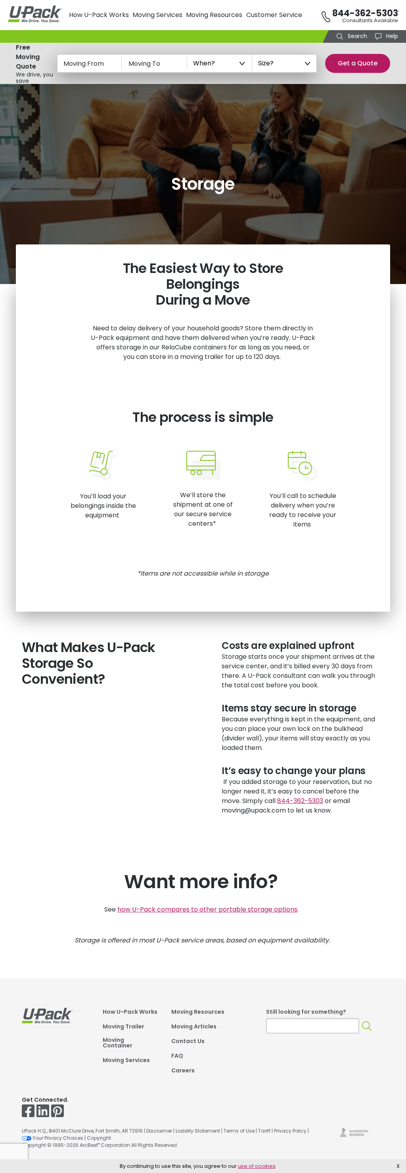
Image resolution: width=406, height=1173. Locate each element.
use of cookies (257, 1166)
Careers (183, 1071)
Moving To (144, 63)
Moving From (83, 63)
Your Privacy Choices (58, 1138)
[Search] (366, 1026)
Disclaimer (159, 1130)
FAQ (177, 1056)
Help (391, 36)
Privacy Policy (290, 1130)
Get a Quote (357, 63)
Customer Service (274, 14)
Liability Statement (198, 1130)
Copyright (99, 1138)
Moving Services (157, 14)
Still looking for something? (306, 1012)
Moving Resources (214, 14)
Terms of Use (239, 1130)
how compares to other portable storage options (207, 909)
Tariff (264, 1130)
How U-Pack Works (99, 14)
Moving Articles (193, 1027)
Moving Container (117, 1043)
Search (356, 36)
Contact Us (188, 1041)
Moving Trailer (123, 1027)
